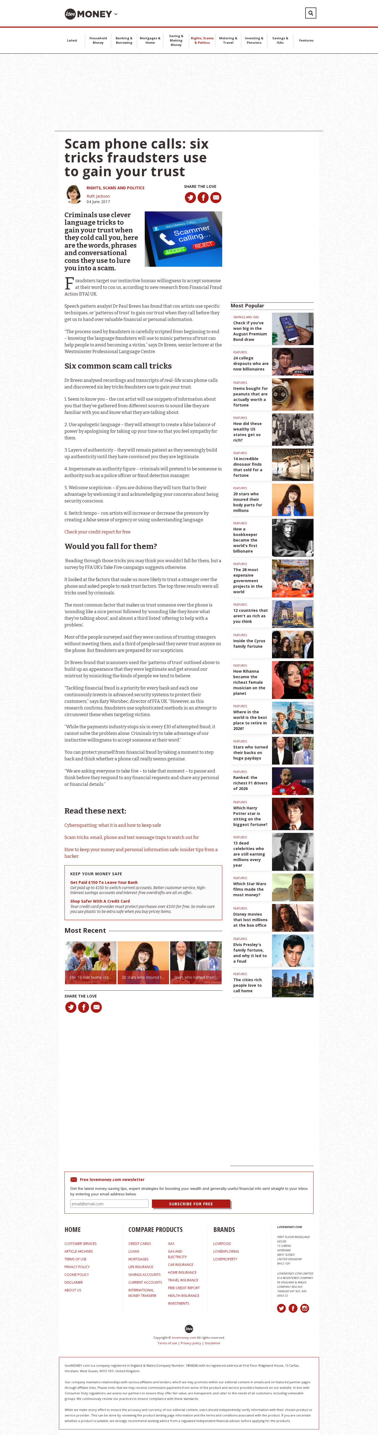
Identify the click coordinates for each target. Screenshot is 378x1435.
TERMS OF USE (75, 1259)
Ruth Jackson (98, 196)
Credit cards (139, 1243)
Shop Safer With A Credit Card (100, 901)
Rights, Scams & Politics (202, 40)
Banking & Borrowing (124, 40)
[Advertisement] (189, 92)
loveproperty (225, 1259)
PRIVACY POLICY (77, 1267)
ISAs (171, 1243)
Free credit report (184, 1288)
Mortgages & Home (150, 40)
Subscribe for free (191, 1203)
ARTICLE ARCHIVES (78, 1251)
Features (306, 40)
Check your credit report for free (97, 532)
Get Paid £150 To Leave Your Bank (104, 882)
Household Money (98, 40)
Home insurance (182, 1272)
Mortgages (138, 1259)
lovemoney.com (184, 1337)
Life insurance (140, 1267)
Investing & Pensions (254, 40)
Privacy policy (191, 1343)
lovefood (222, 1243)
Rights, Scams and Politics (115, 187)
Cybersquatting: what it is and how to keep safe (112, 825)
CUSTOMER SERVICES (80, 1243)
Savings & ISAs (280, 40)
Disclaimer (213, 1343)
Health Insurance (183, 1295)
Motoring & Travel (228, 40)
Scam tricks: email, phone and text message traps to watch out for (131, 837)
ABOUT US (72, 1290)
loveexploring (226, 1251)
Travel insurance (183, 1280)
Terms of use (167, 1343)
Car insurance (180, 1264)
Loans (133, 1251)
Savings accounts (144, 1274)
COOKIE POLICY (76, 1274)
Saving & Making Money (176, 40)
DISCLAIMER (73, 1282)
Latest (72, 40)
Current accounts (145, 1282)
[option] (90, 963)
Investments (178, 1303)
